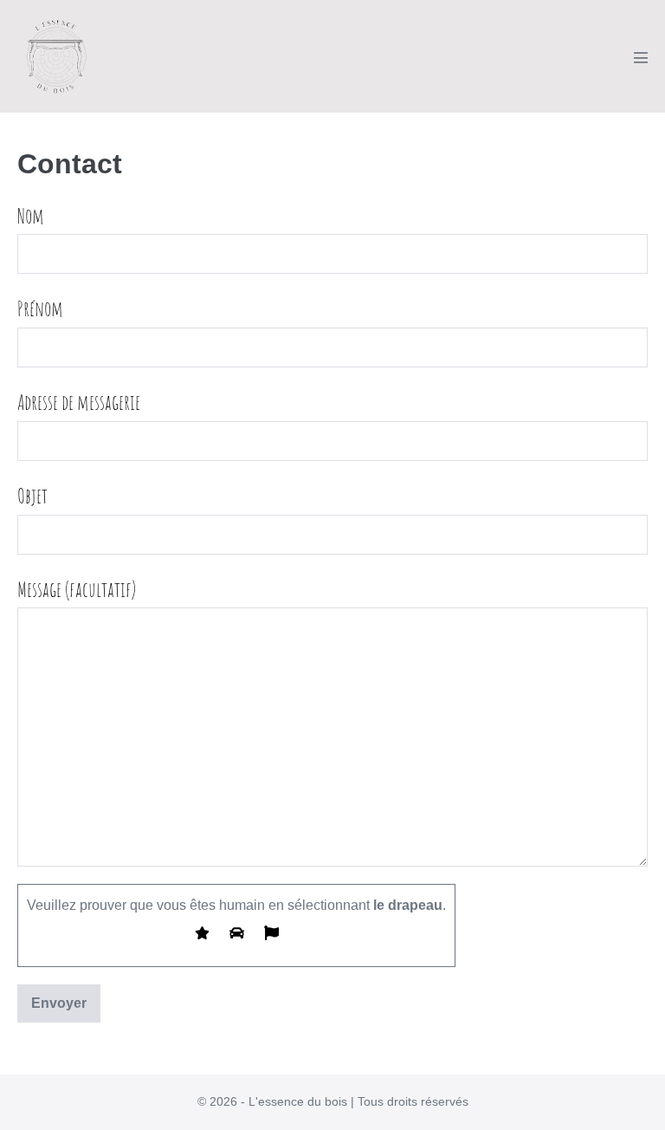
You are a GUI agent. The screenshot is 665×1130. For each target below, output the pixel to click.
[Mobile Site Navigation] (641, 57)
